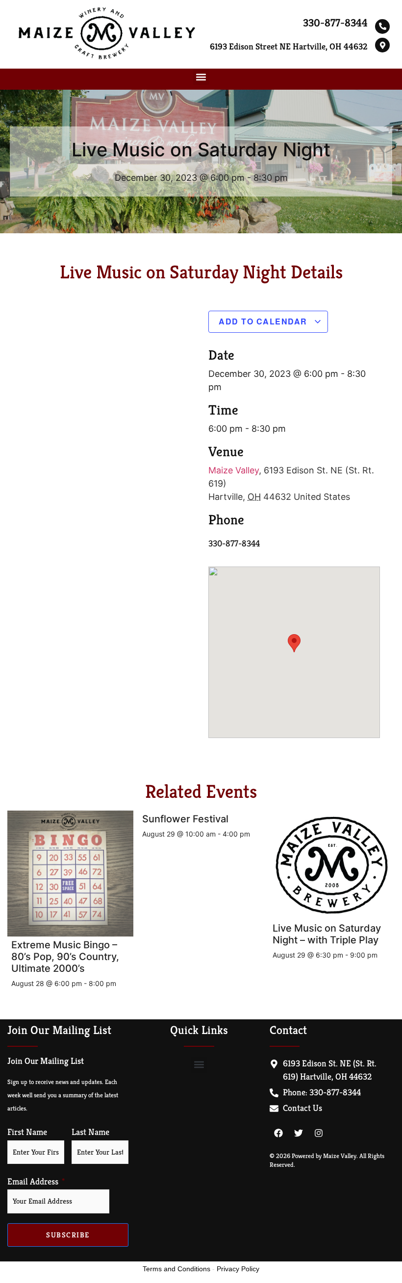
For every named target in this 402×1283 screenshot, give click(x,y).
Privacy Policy (238, 1269)
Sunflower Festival (185, 819)
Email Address (32, 1181)
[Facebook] (278, 1133)
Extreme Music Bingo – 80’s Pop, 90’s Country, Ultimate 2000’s (65, 956)
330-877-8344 (335, 22)
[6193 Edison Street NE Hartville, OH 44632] (382, 45)
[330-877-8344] (382, 26)
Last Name (90, 1132)
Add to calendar (264, 321)
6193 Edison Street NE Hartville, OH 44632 (289, 46)
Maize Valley (233, 470)
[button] (201, 77)
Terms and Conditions (176, 1269)
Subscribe (68, 1234)
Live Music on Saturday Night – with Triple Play (327, 934)
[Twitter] (298, 1133)
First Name (27, 1132)
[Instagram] (318, 1133)
